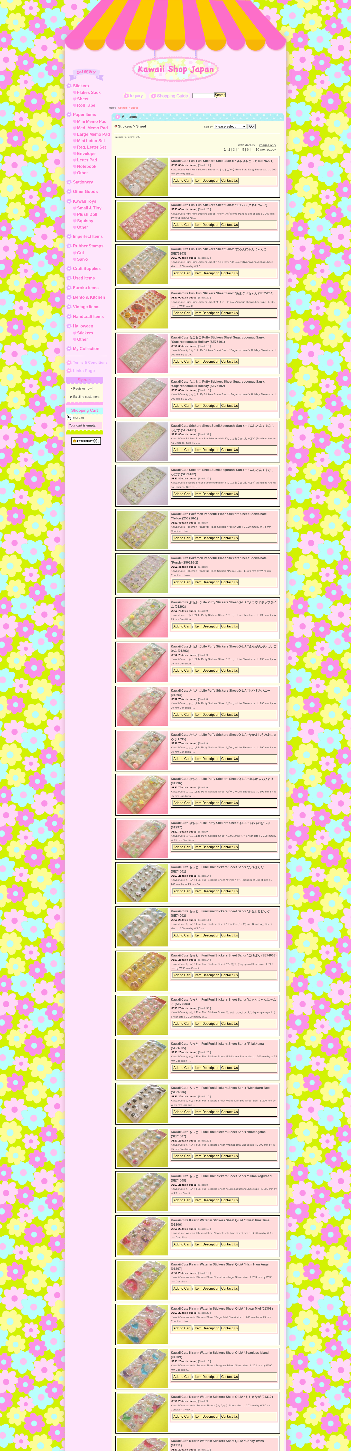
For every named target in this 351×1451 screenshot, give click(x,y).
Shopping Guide (169, 95)
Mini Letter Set (91, 141)
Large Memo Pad (93, 134)
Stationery (83, 182)
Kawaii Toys (84, 201)
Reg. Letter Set (91, 147)
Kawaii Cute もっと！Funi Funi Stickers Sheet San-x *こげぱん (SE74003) (223, 955)
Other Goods (85, 191)
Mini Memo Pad (92, 121)
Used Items (84, 278)
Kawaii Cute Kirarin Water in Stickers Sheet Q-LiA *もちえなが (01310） (223, 1397)
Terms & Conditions (90, 362)
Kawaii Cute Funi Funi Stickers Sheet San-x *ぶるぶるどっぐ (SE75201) (222, 161)
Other (82, 173)
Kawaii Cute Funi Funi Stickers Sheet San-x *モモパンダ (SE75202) (219, 205)
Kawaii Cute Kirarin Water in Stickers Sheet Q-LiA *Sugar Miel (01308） (223, 1308)
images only (267, 145)
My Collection (86, 348)
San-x (82, 259)
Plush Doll (87, 214)
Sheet (82, 99)
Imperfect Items (88, 236)
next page (268, 149)
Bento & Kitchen (89, 297)
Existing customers (86, 397)
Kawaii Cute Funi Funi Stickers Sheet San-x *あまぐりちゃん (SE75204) (222, 293)
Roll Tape (86, 105)
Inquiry (134, 95)
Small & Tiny (89, 208)
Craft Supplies (87, 268)
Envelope (86, 153)
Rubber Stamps (88, 246)
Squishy (85, 221)
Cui (80, 253)
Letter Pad (87, 160)
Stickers (81, 86)
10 (257, 149)
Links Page (84, 371)
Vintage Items (86, 307)
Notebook (86, 166)
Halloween (83, 326)
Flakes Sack (89, 92)
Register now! (83, 388)
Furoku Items (86, 288)
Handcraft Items (88, 316)
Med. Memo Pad (92, 128)
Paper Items (84, 114)
